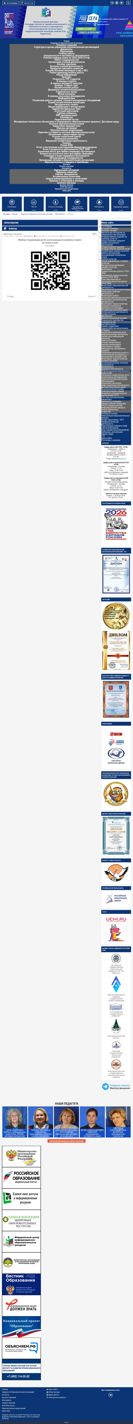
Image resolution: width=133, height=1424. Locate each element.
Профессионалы (108, 314)
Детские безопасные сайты (113, 387)
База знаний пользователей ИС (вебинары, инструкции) (115, 431)
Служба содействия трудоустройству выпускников (114, 327)
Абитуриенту (99, 207)
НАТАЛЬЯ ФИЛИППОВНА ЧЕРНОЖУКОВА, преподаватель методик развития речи (66, 1133)
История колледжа (109, 228)
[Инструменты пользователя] (94, 233)
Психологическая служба (112, 389)
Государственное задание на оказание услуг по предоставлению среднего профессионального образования (114, 240)
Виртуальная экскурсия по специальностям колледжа (113, 233)
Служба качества (109, 259)
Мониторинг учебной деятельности (110, 292)
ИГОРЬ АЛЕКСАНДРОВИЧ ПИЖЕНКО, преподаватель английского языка (92, 1133)
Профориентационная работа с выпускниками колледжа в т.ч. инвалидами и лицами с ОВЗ (115, 354)
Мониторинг (106, 269)
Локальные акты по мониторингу (116, 289)
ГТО (103, 436)
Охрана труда (107, 434)
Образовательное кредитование (14, 1408)
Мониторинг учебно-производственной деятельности (116, 296)
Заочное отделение (9, 1397)
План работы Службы (111, 346)
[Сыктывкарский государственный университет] (116, 1006)
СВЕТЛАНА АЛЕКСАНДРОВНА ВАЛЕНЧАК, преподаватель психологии (118, 1132)
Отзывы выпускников (111, 342)
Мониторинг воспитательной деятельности (114, 301)
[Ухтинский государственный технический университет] (116, 1045)
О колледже (106, 226)
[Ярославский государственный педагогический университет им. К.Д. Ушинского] (116, 958)
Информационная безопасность (115, 371)
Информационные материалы (114, 334)
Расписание (12, 207)
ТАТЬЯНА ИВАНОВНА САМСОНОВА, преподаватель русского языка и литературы (41, 1133)
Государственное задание (112, 247)
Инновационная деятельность (114, 312)
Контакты (5, 1395)
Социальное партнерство (112, 320)
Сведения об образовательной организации (18, 1392)
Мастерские (106, 316)
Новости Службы (108, 340)
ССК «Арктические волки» (112, 397)
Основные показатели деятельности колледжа (112, 307)
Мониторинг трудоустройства (114, 304)
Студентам (106, 411)
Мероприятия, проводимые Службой (113, 349)
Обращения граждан (121, 207)
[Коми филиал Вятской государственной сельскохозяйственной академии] (116, 1064)
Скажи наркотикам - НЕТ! (112, 420)
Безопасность (107, 365)
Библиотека (106, 399)
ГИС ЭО (34, 207)
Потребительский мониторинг (114, 310)
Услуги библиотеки (109, 409)
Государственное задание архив (115, 249)
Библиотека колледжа (111, 401)
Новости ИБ (106, 373)
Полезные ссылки (109, 413)
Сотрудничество (108, 322)
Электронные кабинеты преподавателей (66, 1141)
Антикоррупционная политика (114, 363)
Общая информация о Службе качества (114, 262)
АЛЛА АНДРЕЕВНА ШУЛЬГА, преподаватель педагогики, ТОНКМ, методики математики (15, 1133)
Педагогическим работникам (114, 379)
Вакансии (105, 338)
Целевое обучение (109, 361)
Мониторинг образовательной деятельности (114, 286)
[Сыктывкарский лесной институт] (116, 1026)
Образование (28, 236)
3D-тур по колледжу (55, 207)
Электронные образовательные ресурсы (115, 416)
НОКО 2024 (67, 191)
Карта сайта (106, 438)
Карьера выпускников (111, 344)
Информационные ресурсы (113, 407)
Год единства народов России (77, 208)
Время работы (54, 1395)
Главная (5, 1389)
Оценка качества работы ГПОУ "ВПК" (115, 272)
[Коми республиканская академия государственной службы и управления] (116, 984)
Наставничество (108, 324)
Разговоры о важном (110, 440)
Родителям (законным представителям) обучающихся (115, 384)
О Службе (105, 330)
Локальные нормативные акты (115, 375)
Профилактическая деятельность (110, 423)
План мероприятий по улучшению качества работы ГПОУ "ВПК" (114, 281)
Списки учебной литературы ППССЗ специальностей (113, 404)
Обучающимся (107, 381)
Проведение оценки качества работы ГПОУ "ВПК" (114, 276)
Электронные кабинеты (57, 1397)
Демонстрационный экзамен (114, 318)
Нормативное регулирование (114, 377)
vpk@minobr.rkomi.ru (103, 24)
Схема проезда (54, 1392)
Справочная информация (112, 336)
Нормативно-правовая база (113, 332)
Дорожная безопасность (112, 369)
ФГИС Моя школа (8, 1406)
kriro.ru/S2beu (49, 246)
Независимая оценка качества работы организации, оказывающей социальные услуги (115, 254)
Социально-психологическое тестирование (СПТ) (114, 394)
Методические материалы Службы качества (113, 266)
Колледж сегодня (109, 230)
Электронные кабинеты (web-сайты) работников (114, 427)
